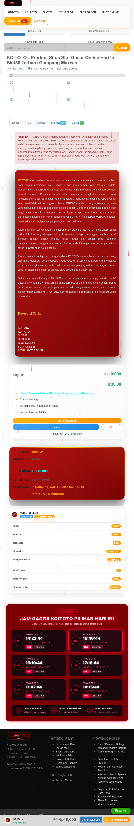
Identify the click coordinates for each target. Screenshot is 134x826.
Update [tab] (41, 122)
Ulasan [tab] (77, 122)
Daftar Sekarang (67, 420)
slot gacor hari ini (66, 559)
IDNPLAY (38, 452)
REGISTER (17, 21)
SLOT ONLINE (110, 12)
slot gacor (66, 542)
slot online (66, 551)
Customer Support (66, 763)
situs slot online (66, 587)
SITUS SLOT (66, 12)
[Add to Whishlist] (111, 427)
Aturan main (62, 747)
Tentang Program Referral (112, 747)
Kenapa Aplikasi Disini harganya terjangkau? (110, 779)
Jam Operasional (65, 766)
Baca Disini (76, 433)
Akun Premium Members (79, 393)
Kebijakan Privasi (65, 755)
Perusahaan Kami (66, 744)
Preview (56, 427)
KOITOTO (13, 12)
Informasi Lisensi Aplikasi (112, 774)
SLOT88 (48, 12)
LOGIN (40, 21)
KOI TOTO (31, 12)
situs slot (66, 534)
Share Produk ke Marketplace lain (107, 802)
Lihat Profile (26, 516)
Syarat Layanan (65, 751)
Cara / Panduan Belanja (111, 744)
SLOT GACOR (88, 12)
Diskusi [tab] (58, 122)
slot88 (66, 526)
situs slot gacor (66, 578)
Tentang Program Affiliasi (112, 751)
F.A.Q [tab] (28, 122)
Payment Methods (66, 759)
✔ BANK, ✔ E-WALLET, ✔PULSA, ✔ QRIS (58, 487)
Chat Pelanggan (46, 516)
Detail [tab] (15, 122)
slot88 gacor (66, 570)
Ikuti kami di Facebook (110, 796)
